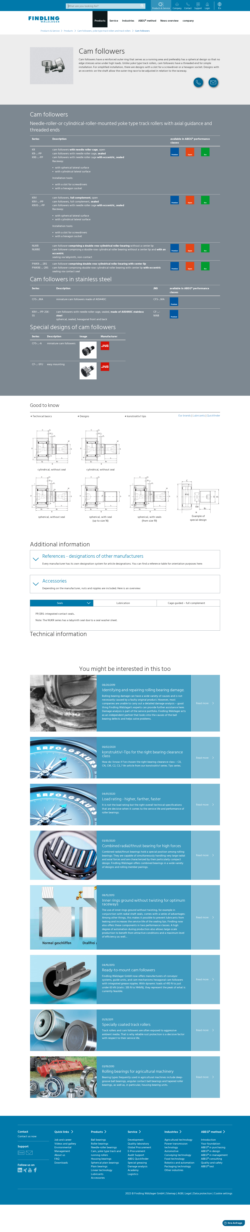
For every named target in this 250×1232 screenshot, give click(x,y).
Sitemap (171, 1193)
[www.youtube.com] (30, 1171)
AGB (180, 1193)
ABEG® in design (210, 1151)
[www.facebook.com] (35, 1171)
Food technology (174, 1159)
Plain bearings (99, 1166)
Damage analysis (137, 1166)
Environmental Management (62, 1149)
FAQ (56, 1159)
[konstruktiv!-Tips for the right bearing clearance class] (63, 777)
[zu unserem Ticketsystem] (21, 1155)
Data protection (202, 1193)
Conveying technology (177, 1155)
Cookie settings (223, 1193)
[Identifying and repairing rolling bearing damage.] (63, 730)
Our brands (184, 415)
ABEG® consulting (211, 1159)
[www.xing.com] (25, 1171)
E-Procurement (136, 1151)
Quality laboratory (138, 1143)
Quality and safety (211, 1162)
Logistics (133, 1174)
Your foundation (210, 1143)
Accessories (98, 1178)
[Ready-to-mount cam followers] (63, 1003)
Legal (188, 1193)
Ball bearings (98, 1140)
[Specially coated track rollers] (63, 1050)
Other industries (173, 1170)
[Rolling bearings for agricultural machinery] (63, 1097)
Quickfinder (213, 415)
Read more (202, 703)
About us (59, 1155)
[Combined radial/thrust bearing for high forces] (63, 879)
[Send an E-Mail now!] (213, 88)
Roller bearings (99, 1143)
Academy (133, 1170)
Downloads (61, 1162)
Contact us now (27, 1136)
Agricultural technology (178, 1140)
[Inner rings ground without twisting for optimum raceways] (63, 949)
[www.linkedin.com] (20, 1171)
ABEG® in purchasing (213, 1147)
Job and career (62, 1140)
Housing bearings (101, 1159)
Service (132, 1131)
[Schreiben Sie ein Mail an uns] (29, 1155)
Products (97, 1131)
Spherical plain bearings (105, 1162)
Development (136, 1140)
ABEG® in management (214, 1155)
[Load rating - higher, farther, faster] (63, 824)
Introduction (208, 1140)
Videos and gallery (65, 1143)
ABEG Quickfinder (138, 1159)
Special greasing (137, 1162)
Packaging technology (177, 1166)
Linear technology (101, 1170)
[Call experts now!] (198, 88)
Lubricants (199, 415)
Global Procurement (139, 1147)
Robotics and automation (179, 1162)
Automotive (171, 1151)
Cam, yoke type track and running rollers (106, 1153)
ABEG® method (211, 1131)
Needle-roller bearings (104, 1147)
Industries (171, 1131)
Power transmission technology (176, 1145)
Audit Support (136, 1155)
